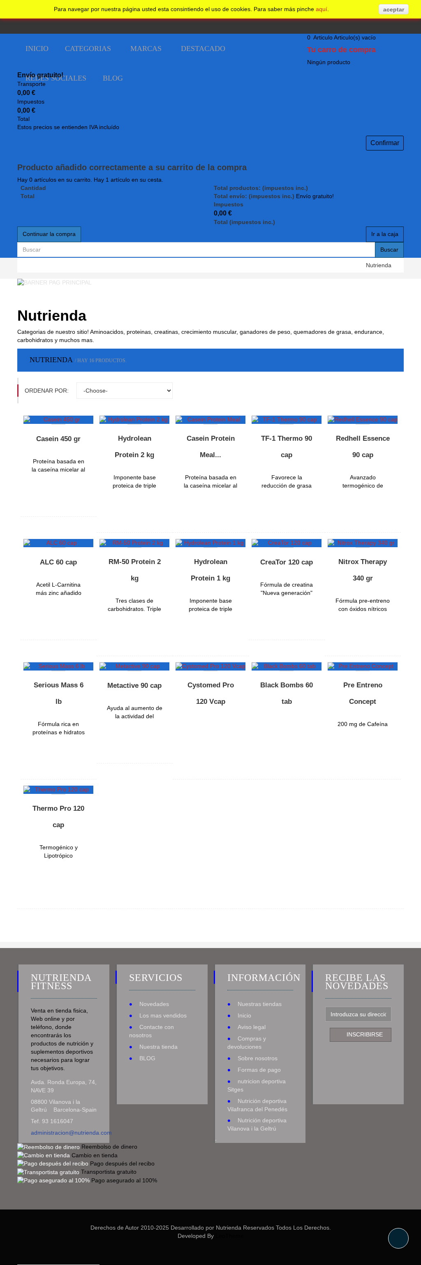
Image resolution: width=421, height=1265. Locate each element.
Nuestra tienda (158, 1046)
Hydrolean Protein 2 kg (134, 447)
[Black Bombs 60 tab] (287, 666)
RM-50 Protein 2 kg (135, 570)
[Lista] (390, 390)
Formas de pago (259, 1069)
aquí (321, 9)
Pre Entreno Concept (362, 693)
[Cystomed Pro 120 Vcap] (210, 666)
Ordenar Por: (47, 390)
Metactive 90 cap (134, 685)
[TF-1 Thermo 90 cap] (287, 420)
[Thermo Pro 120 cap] (58, 790)
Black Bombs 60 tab (286, 693)
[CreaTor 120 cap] (287, 543)
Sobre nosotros (258, 1058)
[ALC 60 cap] (58, 543)
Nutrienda (378, 265)
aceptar (393, 9)
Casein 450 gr (58, 439)
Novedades (154, 1004)
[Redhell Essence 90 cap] (363, 420)
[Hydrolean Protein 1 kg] (210, 543)
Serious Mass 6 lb (58, 693)
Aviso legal (252, 1027)
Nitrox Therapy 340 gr (362, 570)
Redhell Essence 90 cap (363, 447)
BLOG (147, 1058)
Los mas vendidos (163, 1015)
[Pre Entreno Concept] (363, 666)
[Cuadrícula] (376, 390)
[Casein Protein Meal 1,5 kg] (210, 420)
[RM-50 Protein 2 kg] (134, 543)
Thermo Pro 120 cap (58, 817)
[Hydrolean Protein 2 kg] (134, 420)
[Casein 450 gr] (58, 420)
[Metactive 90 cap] (134, 666)
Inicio (244, 1015)
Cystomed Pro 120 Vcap (210, 693)
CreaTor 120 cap (286, 562)
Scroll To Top (398, 1238)
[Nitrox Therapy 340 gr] (363, 543)
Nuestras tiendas (260, 1004)
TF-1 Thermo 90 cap (286, 447)
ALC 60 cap (58, 562)
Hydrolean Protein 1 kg (210, 570)
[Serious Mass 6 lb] (58, 666)
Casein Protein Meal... (211, 447)
